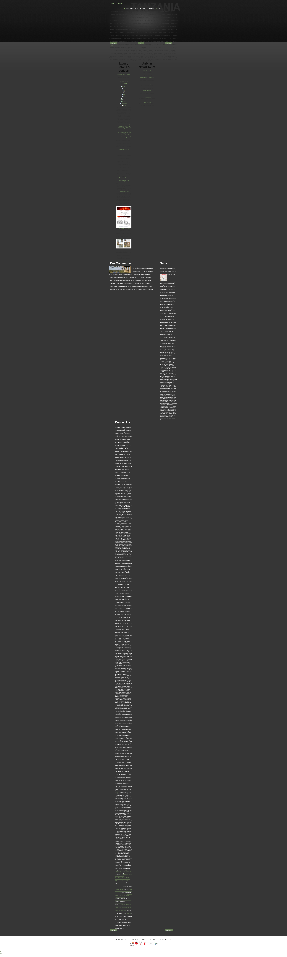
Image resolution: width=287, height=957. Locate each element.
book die (129, 913)
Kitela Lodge (124, 179)
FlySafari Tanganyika (147, 70)
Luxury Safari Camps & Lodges (123, 74)
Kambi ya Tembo (124, 260)
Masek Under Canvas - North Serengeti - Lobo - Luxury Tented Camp (124, 127)
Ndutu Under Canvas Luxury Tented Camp (124, 130)
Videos (154, 939)
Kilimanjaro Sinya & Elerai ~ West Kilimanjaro (147, 78)
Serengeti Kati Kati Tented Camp (124, 134)
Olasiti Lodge (124, 249)
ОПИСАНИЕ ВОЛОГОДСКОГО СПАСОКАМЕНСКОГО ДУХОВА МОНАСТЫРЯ (123, 896)
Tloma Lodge (124, 181)
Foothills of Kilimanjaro (147, 84)
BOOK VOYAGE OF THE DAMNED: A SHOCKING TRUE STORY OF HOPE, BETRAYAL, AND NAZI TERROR (122, 879)
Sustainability (159, 939)
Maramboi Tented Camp (124, 191)
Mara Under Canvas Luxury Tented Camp (124, 133)
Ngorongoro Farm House (124, 180)
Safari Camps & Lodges (131, 8)
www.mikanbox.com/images (120, 910)
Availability (151, 939)
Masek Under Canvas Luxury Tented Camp (124, 151)
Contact (160, 8)
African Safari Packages (148, 8)
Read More (113, 930)
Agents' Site (169, 939)
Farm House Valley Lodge (124, 177)
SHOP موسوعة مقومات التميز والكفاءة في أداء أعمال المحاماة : (123, 891)
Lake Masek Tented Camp (124, 149)
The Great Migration (147, 97)
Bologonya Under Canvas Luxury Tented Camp (124, 137)
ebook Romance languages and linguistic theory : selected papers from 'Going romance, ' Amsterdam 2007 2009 (123, 906)
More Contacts (169, 930)
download (119, 889)
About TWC (121, 939)
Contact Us (164, 939)
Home (117, 939)
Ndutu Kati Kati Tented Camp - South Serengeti (124, 125)
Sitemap (1, 951)
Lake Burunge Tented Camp (124, 228)
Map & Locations (136, 939)
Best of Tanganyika (147, 90)
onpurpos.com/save (119, 903)
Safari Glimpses (147, 102)
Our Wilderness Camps (128, 939)
